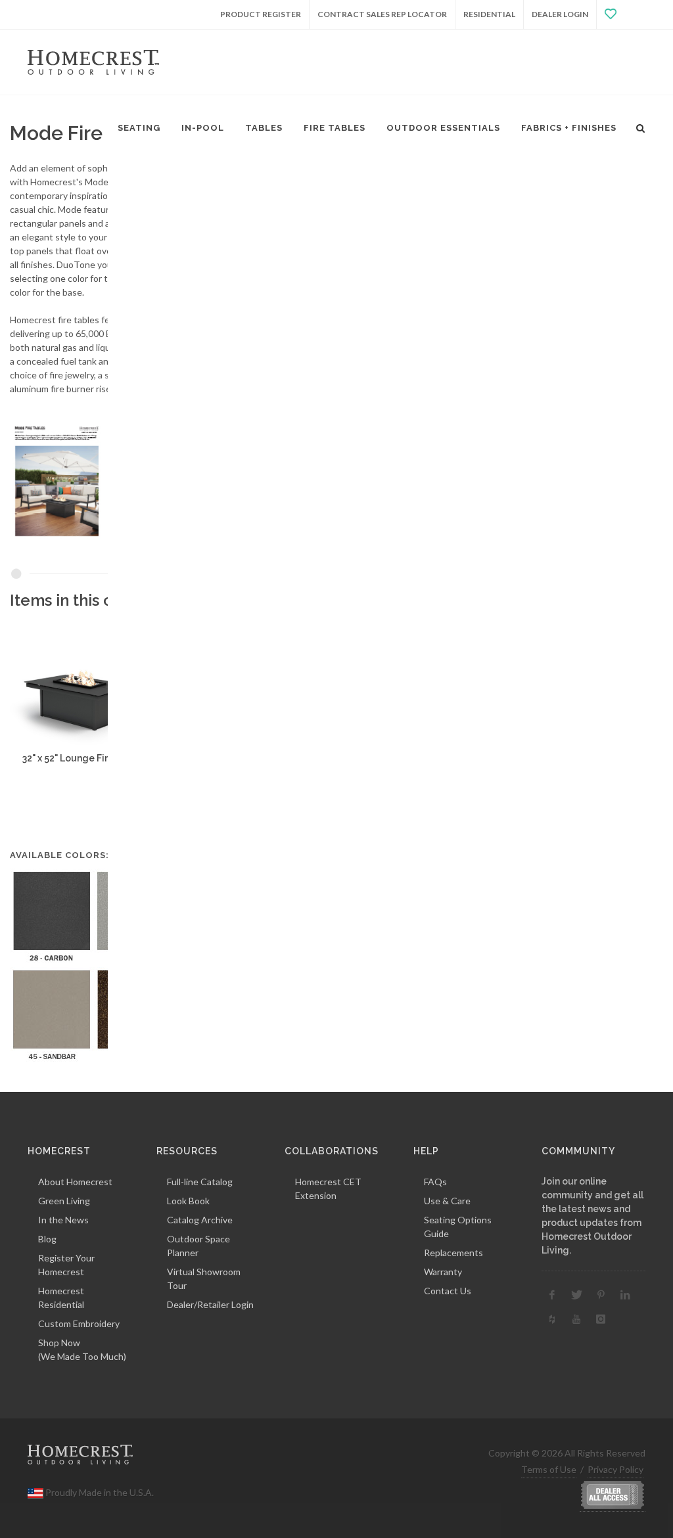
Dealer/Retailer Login (210, 1304)
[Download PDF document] (101, 480)
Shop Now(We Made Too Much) (82, 1349)
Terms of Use (548, 1469)
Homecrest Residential (61, 1297)
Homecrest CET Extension (328, 1188)
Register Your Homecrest (66, 1264)
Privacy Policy (615, 1469)
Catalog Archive (200, 1219)
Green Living (64, 1200)
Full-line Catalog (200, 1181)
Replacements (453, 1252)
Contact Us (447, 1290)
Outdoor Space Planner (198, 1245)
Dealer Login (560, 14)
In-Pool (202, 128)
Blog (47, 1238)
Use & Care (447, 1200)
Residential (489, 14)
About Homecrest (75, 1181)
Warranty (443, 1271)
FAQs (435, 1181)
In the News (63, 1219)
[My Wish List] (621, 14)
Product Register (260, 14)
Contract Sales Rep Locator (382, 14)
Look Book (188, 1200)
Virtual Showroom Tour (204, 1278)
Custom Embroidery (79, 1323)
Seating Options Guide (458, 1226)
